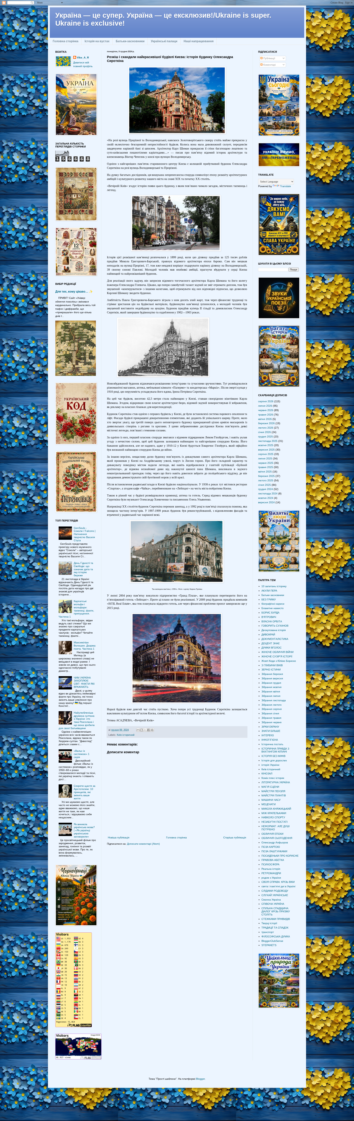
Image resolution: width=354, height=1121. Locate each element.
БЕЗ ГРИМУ (268, 599)
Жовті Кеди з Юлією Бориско (278, 660)
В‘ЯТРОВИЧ (268, 617)
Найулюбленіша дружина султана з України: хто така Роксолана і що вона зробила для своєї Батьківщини (77, 720)
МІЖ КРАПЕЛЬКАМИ (273, 813)
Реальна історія (270, 868)
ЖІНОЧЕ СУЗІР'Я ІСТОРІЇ (276, 656)
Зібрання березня (272, 673)
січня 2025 (264, 484)
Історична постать (272, 744)
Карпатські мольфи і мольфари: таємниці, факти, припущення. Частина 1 (76, 609)
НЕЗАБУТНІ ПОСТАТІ (274, 821)
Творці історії (269, 923)
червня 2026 (265, 410)
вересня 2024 (266, 502)
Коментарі (269, 64)
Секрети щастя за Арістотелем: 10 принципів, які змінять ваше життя (84, 792)
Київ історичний (125, 735)
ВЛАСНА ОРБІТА (271, 621)
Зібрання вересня (272, 678)
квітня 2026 (265, 419)
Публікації (269, 58)
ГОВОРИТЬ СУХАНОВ (274, 625)
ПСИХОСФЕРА (270, 864)
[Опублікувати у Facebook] (148, 730)
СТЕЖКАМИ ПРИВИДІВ (275, 918)
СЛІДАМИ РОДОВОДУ (274, 890)
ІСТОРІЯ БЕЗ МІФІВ (273, 756)
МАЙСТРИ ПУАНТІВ (273, 795)
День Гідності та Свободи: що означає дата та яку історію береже (83, 569)
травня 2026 (265, 414)
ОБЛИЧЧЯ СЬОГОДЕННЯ (276, 838)
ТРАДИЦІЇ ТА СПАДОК (274, 927)
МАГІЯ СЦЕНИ (270, 786)
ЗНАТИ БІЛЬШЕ (270, 730)
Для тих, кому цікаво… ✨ (74, 291)
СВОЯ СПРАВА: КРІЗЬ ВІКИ (278, 881)
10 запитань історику (274, 586)
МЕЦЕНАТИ (268, 804)
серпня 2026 (265, 401)
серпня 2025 (265, 454)
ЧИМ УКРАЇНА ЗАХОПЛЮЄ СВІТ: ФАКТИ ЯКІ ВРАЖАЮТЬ (84, 682)
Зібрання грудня (271, 682)
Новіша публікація (118, 837)
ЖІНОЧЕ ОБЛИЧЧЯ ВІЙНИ (277, 652)
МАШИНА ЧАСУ (271, 799)
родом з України (271, 877)
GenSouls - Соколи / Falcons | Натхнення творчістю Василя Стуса (85, 534)
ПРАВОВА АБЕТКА (272, 859)
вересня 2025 (266, 449)
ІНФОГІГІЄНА (269, 739)
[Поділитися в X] (145, 730)
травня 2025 (265, 467)
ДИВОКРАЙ (268, 634)
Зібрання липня (270, 695)
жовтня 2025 (265, 445)
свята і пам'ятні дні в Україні (278, 886)
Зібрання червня (271, 722)
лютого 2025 (265, 480)
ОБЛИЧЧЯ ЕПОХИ (272, 833)
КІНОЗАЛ (266, 773)
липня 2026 (265, 405)
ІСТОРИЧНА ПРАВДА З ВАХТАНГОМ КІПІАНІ (275, 750)
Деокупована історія (273, 630)
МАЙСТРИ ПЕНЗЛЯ (273, 791)
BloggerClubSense (272, 940)
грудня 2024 (265, 489)
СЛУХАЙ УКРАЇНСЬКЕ (274, 895)
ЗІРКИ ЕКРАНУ (270, 726)
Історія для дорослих (274, 760)
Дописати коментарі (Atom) (143, 843)
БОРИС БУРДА (270, 612)
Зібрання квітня (270, 691)
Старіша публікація (234, 837)
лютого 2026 (265, 427)
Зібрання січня (270, 713)
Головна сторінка (65, 41)
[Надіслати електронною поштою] (138, 730)
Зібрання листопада (273, 700)
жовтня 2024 (265, 497)
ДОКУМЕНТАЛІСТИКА (274, 638)
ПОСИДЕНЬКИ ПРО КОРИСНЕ (280, 855)
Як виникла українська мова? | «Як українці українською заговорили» (84, 830)
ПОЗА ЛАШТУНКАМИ (274, 851)
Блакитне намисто (272, 608)
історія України (270, 764)
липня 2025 (265, 458)
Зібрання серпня (271, 709)
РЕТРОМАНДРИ (271, 873)
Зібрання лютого (271, 704)
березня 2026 (266, 423)
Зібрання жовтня (271, 687)
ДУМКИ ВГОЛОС (271, 647)
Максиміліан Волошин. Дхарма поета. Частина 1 (85, 645)
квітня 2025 (265, 471)
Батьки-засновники (130, 41)
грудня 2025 (265, 436)
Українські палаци (164, 41)
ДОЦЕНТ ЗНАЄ (270, 643)
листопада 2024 (267, 493)
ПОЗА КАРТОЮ (270, 846)
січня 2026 (264, 432)
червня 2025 (265, 462)
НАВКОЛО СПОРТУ (273, 817)
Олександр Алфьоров (274, 842)
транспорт (267, 932)
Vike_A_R (83, 57)
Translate (285, 186)
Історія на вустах (97, 41)
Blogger (200, 1078)
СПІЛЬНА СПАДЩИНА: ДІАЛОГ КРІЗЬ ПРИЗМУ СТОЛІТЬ (275, 911)
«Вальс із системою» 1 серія (81, 754)
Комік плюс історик (272, 777)
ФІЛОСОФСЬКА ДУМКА (275, 936)
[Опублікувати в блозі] (141, 730)
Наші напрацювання (199, 41)
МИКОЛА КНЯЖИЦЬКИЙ (276, 808)
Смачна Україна (271, 899)
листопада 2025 (267, 440)
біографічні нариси (272, 603)
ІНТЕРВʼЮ (267, 735)
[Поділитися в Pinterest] (152, 730)
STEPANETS (268, 945)
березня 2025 (266, 476)
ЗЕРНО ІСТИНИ (271, 669)
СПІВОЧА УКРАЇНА (272, 903)
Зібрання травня (271, 717)
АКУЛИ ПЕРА (269, 590)
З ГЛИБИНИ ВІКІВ (272, 665)
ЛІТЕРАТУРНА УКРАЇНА (275, 782)
